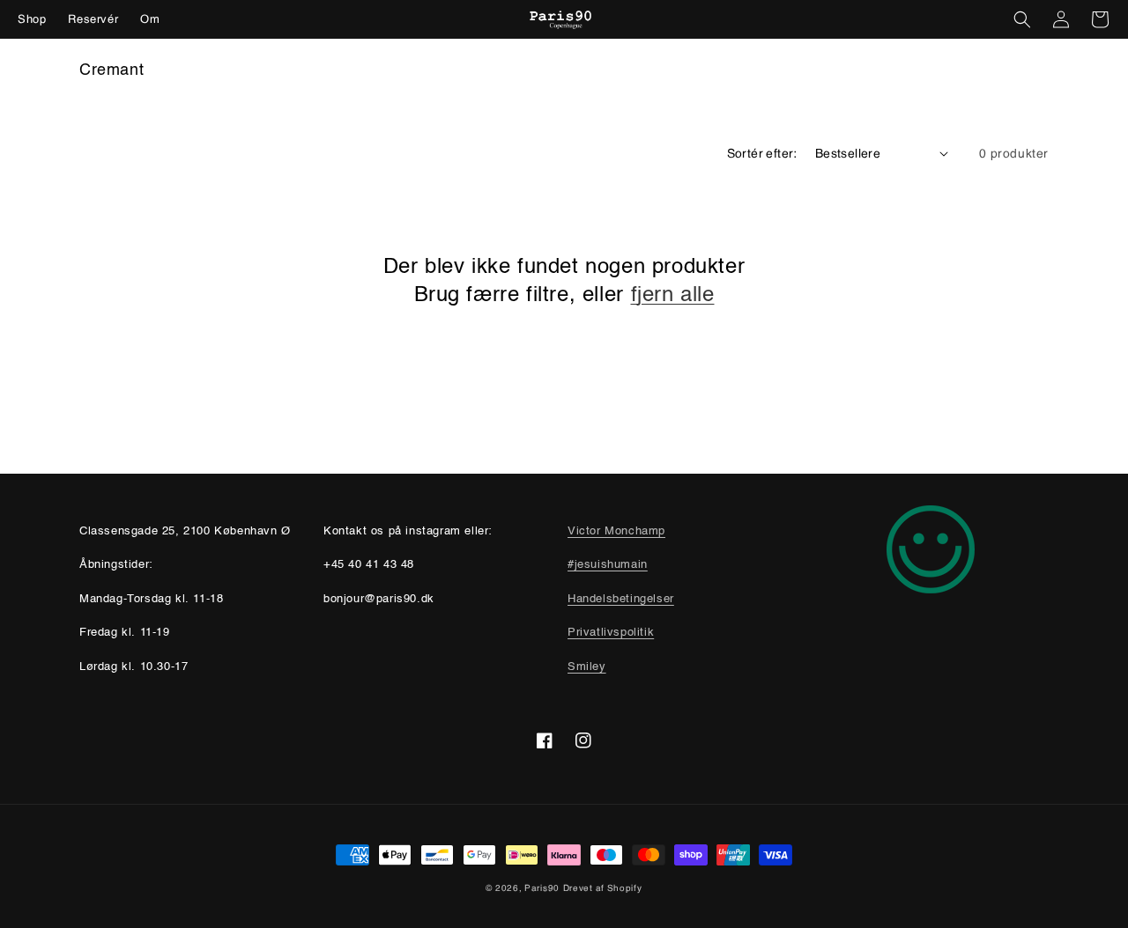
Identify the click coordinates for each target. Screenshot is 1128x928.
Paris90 (542, 888)
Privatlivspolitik (611, 632)
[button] (1022, 19)
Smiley (587, 667)
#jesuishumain (608, 565)
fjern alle (673, 295)
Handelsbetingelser (621, 599)
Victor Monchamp (616, 531)
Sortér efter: (762, 152)
